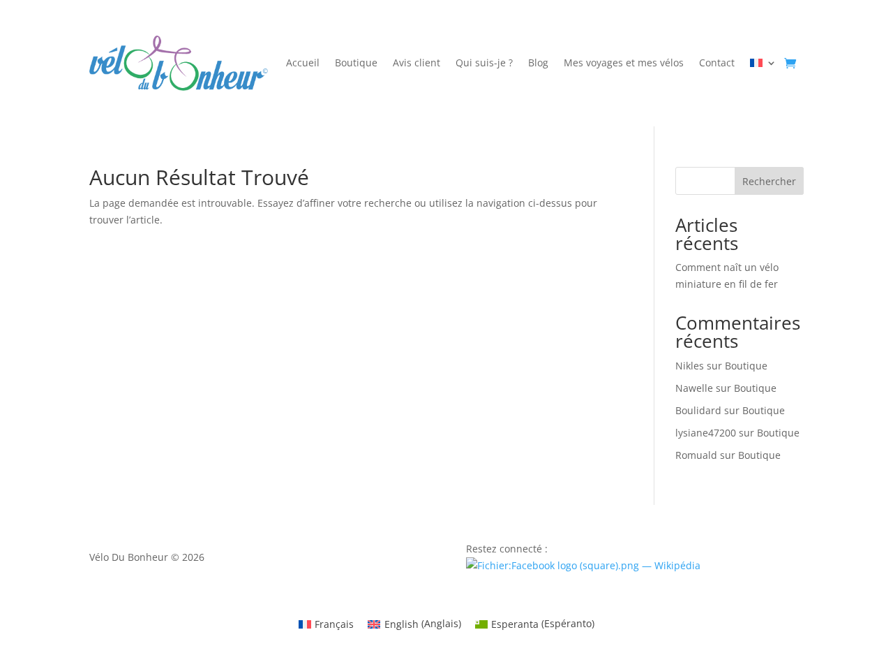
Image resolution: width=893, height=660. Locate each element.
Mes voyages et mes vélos (624, 63)
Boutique (356, 63)
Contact (717, 63)
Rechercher (769, 181)
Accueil (303, 63)
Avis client (416, 63)
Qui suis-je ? (484, 63)
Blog (538, 63)
